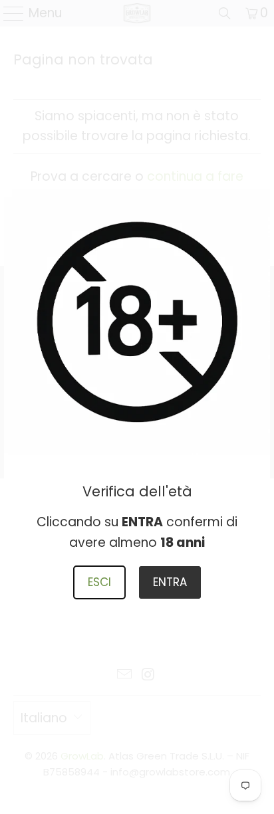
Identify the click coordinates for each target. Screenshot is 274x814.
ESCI (99, 582)
